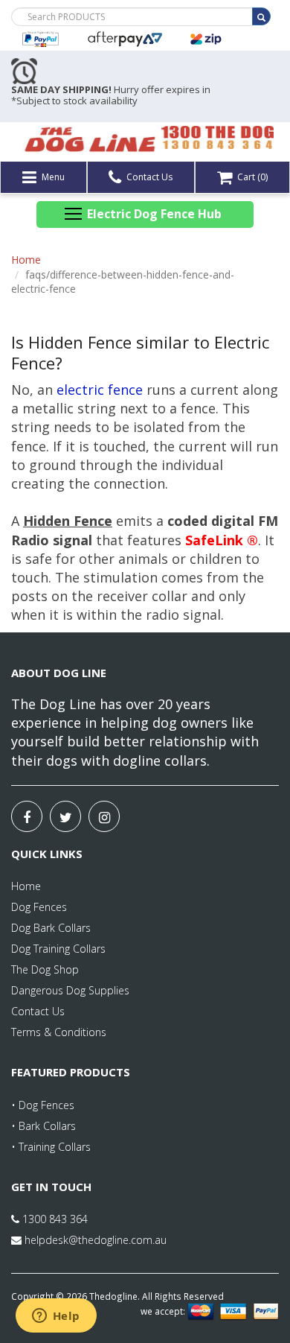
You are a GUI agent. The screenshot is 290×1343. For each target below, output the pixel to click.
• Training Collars (51, 1147)
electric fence (100, 390)
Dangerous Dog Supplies (70, 990)
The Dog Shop (45, 969)
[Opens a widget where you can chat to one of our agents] (56, 1317)
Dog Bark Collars (51, 928)
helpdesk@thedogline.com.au (96, 1240)
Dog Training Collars (58, 949)
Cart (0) (251, 177)
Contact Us (148, 177)
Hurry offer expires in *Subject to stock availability (110, 95)
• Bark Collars (43, 1126)
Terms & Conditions (58, 1032)
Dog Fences (39, 907)
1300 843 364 (53, 1219)
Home (26, 260)
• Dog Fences (42, 1105)
